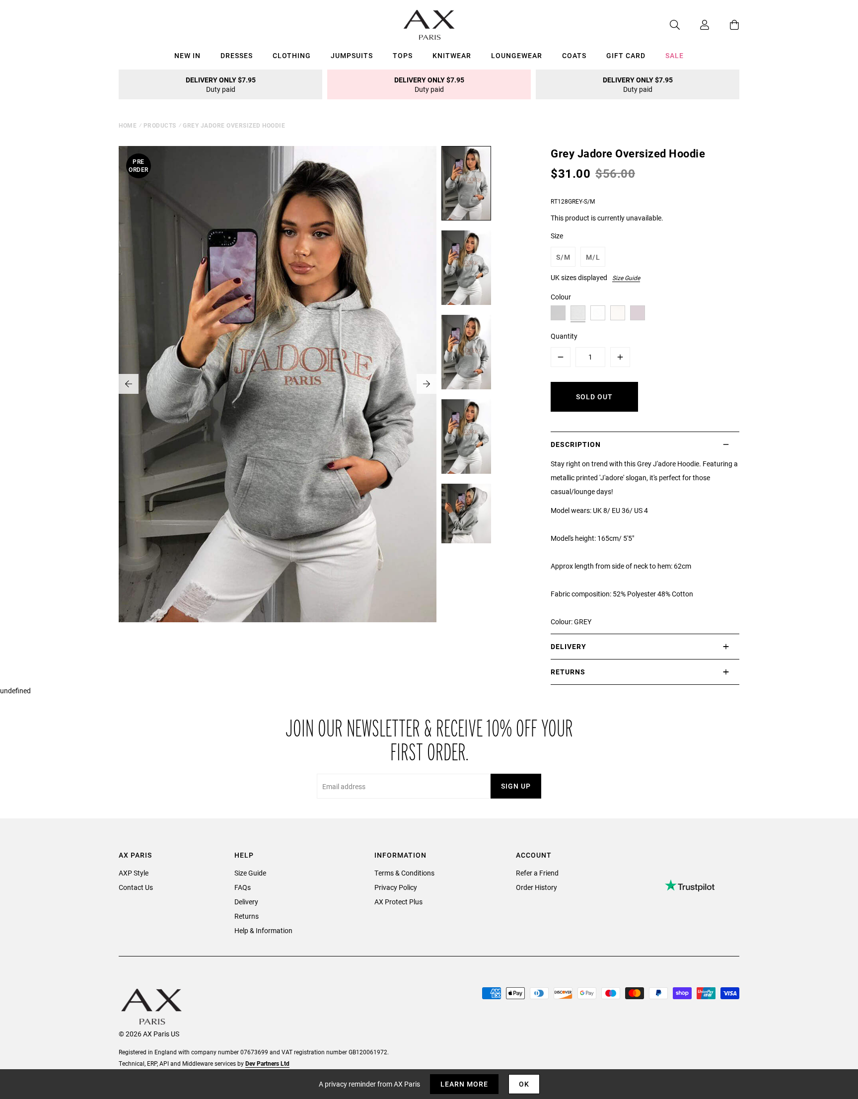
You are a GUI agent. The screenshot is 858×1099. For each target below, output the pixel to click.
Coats (574, 55)
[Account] (695, 25)
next (426, 384)
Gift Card (625, 55)
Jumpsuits (352, 55)
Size (557, 235)
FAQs (242, 887)
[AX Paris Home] (429, 25)
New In (187, 55)
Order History (536, 887)
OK (524, 1084)
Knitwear (451, 55)
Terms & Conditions (404, 873)
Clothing (292, 55)
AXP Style (133, 873)
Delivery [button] (568, 646)
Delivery (246, 901)
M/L (593, 257)
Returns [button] (568, 671)
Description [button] (576, 444)
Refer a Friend (537, 873)
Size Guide (626, 278)
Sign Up (516, 786)
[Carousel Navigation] (277, 384)
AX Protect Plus (398, 901)
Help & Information (263, 930)
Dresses (236, 55)
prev (129, 384)
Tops (403, 55)
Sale (674, 55)
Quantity (564, 336)
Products (159, 125)
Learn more (464, 1084)
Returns (246, 916)
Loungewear (516, 55)
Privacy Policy (395, 887)
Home (128, 125)
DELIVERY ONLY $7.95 (221, 84)
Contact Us (136, 887)
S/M (563, 257)
